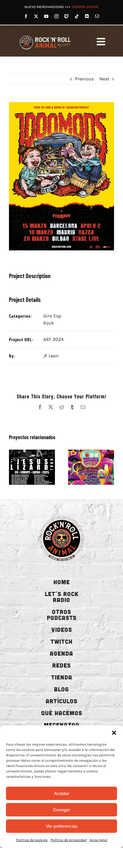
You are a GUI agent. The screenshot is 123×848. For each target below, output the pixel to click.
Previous (84, 79)
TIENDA (61, 677)
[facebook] (26, 16)
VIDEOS (61, 629)
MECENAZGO (61, 724)
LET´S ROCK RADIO (62, 596)
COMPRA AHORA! (85, 7)
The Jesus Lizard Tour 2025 (25, 467)
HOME (61, 581)
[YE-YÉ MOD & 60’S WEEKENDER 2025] (91, 467)
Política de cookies (31, 840)
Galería (38, 467)
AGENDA (61, 653)
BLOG (61, 689)
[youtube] (46, 16)
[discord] (87, 16)
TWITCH (61, 641)
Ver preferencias (62, 826)
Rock (48, 323)
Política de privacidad (68, 840)
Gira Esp (52, 316)
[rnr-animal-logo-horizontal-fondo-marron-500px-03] (45, 36)
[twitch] (66, 16)
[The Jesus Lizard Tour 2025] (32, 467)
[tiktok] (77, 16)
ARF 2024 (53, 339)
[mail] (97, 16)
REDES (61, 665)
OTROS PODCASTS (61, 614)
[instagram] (56, 16)
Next (104, 79)
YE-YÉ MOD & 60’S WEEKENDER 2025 (84, 467)
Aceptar (61, 793)
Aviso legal (98, 840)
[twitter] (36, 16)
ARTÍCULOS (61, 700)
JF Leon (51, 355)
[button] (114, 733)
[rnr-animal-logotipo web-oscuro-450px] (61, 515)
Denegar (61, 809)
